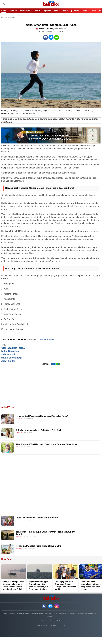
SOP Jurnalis (59, 614)
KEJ (50, 614)
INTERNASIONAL (26, 11)
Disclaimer (51, 616)
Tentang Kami (8, 614)
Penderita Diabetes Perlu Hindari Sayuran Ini (38, 546)
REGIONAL (47, 11)
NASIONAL (13, 11)
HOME (3, 11)
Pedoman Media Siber (39, 614)
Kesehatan (12, 17)
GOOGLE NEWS (48, 339)
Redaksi (26, 614)
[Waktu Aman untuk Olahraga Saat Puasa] (45, 37)
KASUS (65, 11)
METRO (37, 11)
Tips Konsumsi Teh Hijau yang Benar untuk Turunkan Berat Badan (46, 444)
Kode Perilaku (70, 614)
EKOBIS (86, 11)
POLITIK (57, 11)
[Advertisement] (51, 388)
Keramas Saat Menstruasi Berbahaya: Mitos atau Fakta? (42, 416)
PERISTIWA (75, 11)
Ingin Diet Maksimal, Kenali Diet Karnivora (37, 518)
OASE (94, 11)
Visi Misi (18, 614)
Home (3, 17)
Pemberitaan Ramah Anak (87, 614)
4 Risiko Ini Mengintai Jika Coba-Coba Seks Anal (38, 430)
